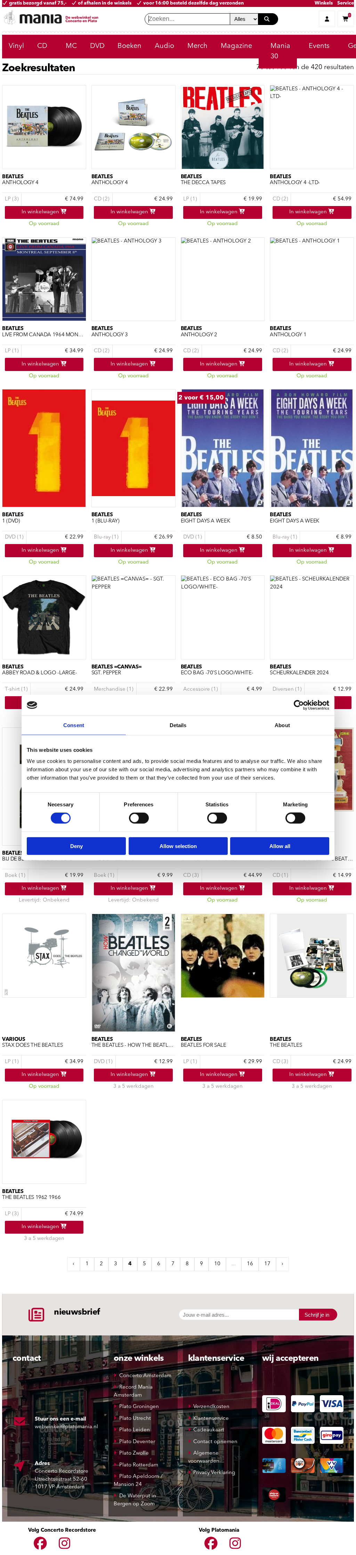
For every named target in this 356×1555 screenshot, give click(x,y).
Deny (76, 846)
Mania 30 (280, 51)
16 (250, 1264)
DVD (97, 46)
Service (345, 3)
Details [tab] (178, 725)
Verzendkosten (211, 1406)
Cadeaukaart (208, 1430)
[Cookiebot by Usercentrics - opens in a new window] (298, 705)
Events (319, 46)
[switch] (139, 818)
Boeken (129, 46)
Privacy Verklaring (214, 1472)
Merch (197, 46)
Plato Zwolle (134, 1453)
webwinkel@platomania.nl (66, 1427)
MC (71, 46)
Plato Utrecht (135, 1418)
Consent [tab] (73, 725)
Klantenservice (211, 1418)
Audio (164, 46)
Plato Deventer (137, 1442)
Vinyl (16, 46)
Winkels (324, 3)
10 (217, 1264)
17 (267, 1264)
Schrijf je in (317, 1315)
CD (42, 46)
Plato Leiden (134, 1430)
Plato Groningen (139, 1406)
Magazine (236, 46)
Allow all (279, 846)
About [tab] (282, 725)
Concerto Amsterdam (145, 1376)
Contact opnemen (215, 1442)
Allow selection (178, 846)
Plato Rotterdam (138, 1465)
